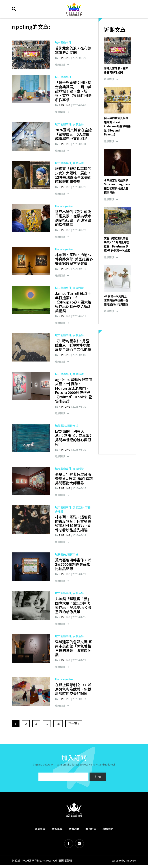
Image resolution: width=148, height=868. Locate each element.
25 (58, 723)
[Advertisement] (117, 392)
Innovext (131, 860)
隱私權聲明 (65, 860)
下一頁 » (73, 723)
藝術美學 (57, 829)
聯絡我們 (108, 829)
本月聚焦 (91, 829)
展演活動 (74, 829)
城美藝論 (40, 829)
